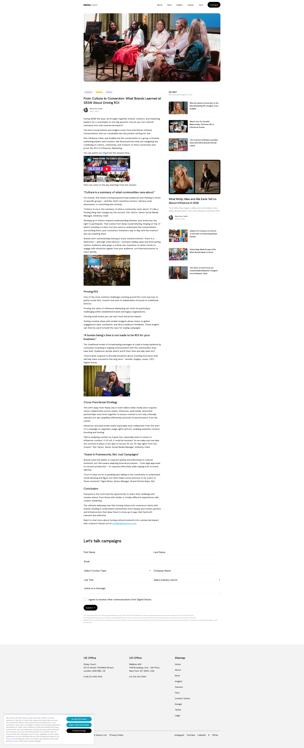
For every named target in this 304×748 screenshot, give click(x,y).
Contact (214, 4)
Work (169, 5)
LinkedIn (201, 735)
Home (178, 664)
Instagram (179, 735)
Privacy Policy (116, 735)
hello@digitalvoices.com (124, 523)
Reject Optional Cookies (79, 725)
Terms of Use (10, 739)
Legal (177, 715)
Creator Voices (182, 698)
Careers (190, 5)
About (159, 5)
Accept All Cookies (78, 719)
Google (178, 704)
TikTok (178, 709)
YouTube (191, 735)
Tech (201, 5)
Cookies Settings (79, 731)
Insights (179, 5)
